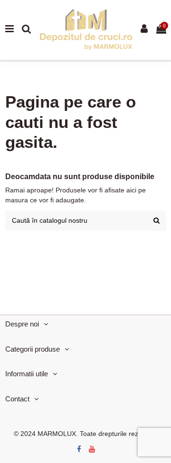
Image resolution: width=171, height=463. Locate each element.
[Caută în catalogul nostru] (156, 220)
